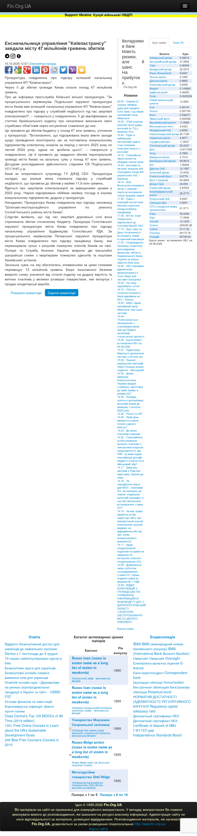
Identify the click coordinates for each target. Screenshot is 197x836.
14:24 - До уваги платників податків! (128, 432)
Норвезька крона (159, 138)
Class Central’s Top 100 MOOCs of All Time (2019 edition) (34, 718)
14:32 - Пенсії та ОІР (129, 413)
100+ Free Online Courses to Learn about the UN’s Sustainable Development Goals (32, 730)
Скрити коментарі (61, 292)
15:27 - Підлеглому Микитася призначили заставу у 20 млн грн (130, 353)
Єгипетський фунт (160, 176)
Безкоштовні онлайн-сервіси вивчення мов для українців (27, 675)
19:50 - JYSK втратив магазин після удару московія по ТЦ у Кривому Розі (130, 126)
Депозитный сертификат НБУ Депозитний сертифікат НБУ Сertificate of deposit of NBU (156, 720)
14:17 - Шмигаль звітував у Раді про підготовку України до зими (130, 472)
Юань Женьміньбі (160, 73)
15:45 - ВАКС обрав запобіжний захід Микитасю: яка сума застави (129, 308)
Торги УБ (178, 42)
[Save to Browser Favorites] (82, 70)
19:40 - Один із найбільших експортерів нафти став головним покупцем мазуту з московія (128, 143)
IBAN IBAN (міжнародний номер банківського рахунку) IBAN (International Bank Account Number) (161, 648)
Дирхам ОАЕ (157, 168)
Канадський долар (160, 69)
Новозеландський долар (164, 134)
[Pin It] (45, 70)
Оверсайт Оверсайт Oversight (156, 658)
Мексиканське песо (161, 126)
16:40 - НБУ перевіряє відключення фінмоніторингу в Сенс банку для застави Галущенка (130, 272)
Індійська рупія (158, 92)
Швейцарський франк (162, 161)
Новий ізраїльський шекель (161, 101)
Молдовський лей (160, 130)
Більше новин (125, 628)
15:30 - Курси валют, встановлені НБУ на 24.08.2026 (129, 343)
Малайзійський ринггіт (162, 122)
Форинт (153, 88)
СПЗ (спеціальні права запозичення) (163, 208)
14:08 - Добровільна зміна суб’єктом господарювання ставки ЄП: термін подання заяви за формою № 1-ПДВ (129, 573)
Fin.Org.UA (19, 5)
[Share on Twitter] (63, 70)
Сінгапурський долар (162, 145)
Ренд (152, 153)
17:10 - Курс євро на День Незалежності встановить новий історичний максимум (130, 234)
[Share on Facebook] (8, 70)
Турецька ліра (157, 202)
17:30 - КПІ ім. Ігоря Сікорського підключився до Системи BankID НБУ (130, 220)
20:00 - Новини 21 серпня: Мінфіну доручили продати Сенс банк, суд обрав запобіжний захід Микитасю (130, 110)
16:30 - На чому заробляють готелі (128, 284)
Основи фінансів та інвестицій (28, 701)
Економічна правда (43, 63)
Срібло (153, 229)
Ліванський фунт (159, 118)
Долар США (156, 184)
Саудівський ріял (159, 141)
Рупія (152, 96)
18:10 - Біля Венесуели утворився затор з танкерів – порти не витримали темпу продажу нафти (130, 188)
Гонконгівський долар (162, 84)
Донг (152, 149)
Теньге (153, 111)
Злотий (153, 221)
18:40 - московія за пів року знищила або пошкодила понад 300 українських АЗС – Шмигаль (130, 171)
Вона (152, 115)
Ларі (151, 217)
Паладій (154, 236)
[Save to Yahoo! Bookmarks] (72, 70)
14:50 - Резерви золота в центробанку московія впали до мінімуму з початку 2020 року (130, 403)
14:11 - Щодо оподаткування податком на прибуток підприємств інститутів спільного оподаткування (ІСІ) (130, 553)
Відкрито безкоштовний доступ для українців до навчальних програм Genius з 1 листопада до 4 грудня (32, 648)
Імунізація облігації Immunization (158, 682)
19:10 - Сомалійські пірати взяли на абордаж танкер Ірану (130, 158)
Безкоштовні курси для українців (30, 667)
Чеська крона (157, 77)
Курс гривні (159, 42)
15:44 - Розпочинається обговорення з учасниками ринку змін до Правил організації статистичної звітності (130, 326)
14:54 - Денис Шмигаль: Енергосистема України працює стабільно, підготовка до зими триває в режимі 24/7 (130, 383)
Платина (154, 233)
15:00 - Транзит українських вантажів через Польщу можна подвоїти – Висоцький (130, 365)
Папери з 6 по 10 (114, 794)
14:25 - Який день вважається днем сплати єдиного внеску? (128, 422)
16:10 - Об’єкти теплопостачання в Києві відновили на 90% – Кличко (129, 294)
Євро (152, 213)
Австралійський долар (162, 61)
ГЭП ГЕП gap (143, 730)
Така (152, 65)
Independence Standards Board (157, 735)
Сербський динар (160, 188)
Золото (153, 225)
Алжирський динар (160, 57)
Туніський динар (159, 172)
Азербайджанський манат (160, 193)
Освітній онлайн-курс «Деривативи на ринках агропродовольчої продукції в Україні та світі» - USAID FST (32, 689)
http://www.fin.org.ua (149, 823)
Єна (151, 107)
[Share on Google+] (27, 70)
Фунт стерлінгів (158, 180)
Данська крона (158, 81)
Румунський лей (159, 199)
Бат (151, 164)
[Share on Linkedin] (36, 70)
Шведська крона (159, 157)
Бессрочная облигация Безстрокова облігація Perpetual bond (161, 689)
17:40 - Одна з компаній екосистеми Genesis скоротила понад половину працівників (130, 205)
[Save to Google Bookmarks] (18, 70)
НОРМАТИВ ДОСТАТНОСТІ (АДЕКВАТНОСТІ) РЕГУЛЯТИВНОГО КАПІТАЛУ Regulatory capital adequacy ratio (162, 703)
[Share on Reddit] (54, 70)
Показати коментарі (26, 292)
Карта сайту (98, 828)
